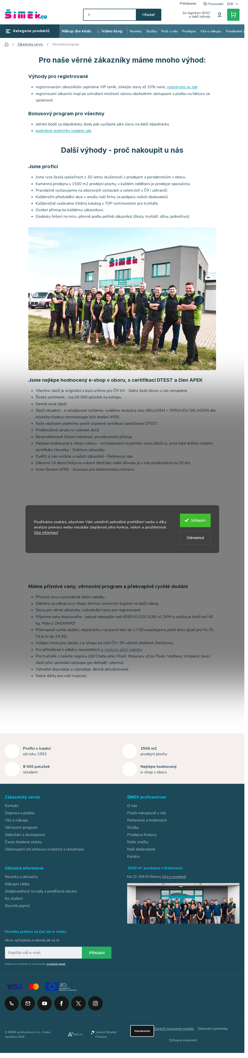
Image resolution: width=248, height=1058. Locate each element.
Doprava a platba (19, 813)
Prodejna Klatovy (142, 834)
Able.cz (78, 1034)
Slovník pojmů (17, 905)
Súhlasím (198, 520)
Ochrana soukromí (183, 1040)
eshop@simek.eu (28, 1003)
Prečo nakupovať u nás (146, 813)
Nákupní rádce (17, 884)
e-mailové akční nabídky (121, 649)
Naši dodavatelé (141, 849)
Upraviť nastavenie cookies (174, 1028)
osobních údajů (55, 964)
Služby (133, 827)
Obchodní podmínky (213, 1028)
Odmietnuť (195, 537)
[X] (78, 1003)
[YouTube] (44, 1001)
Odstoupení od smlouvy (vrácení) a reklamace (44, 849)
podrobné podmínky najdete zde (63, 130)
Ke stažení (14, 898)
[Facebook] (61, 1001)
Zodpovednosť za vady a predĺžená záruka (41, 891)
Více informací (46, 532)
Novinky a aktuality (21, 876)
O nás (132, 805)
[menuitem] (76, 31)
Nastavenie (142, 1031)
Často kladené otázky (23, 842)
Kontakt (11, 805)
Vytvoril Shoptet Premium (105, 1034)
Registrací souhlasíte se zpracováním (35, 964)
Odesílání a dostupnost (25, 834)
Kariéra (133, 856)
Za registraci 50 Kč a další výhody (196, 14)
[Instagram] (95, 1001)
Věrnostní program (21, 827)
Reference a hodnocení (147, 820)
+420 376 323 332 (11, 1003)
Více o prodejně (174, 876)
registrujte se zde (182, 87)
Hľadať (148, 14)
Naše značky (137, 842)
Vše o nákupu (16, 820)
